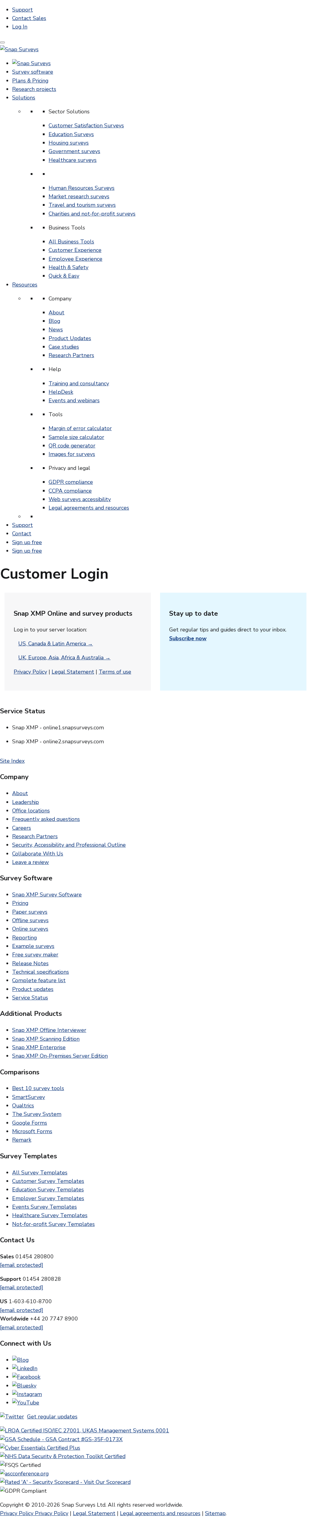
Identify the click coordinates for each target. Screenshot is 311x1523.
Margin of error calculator (80, 428)
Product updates (32, 989)
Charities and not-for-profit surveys (92, 213)
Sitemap (215, 1513)
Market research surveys (79, 196)
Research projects (34, 89)
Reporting (24, 937)
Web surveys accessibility (80, 499)
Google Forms (29, 1122)
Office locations (31, 810)
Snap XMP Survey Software (47, 894)
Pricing (20, 903)
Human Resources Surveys (81, 188)
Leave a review (30, 862)
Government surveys (74, 151)
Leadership (25, 802)
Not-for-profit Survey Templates (53, 1224)
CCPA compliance (70, 490)
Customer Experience (75, 250)
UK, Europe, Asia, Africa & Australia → (64, 657)
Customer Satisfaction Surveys (86, 125)
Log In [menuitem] (19, 26)
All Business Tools (71, 241)
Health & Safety (68, 267)
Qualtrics (23, 1105)
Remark (21, 1139)
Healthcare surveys (73, 160)
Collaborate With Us (37, 853)
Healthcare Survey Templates (49, 1215)
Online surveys (30, 928)
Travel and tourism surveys (82, 205)
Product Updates (70, 338)
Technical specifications (40, 972)
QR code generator (72, 445)
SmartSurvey (28, 1097)
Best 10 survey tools (38, 1088)
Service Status (30, 997)
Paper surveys (29, 911)
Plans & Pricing (30, 80)
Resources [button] (24, 284)
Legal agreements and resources (89, 507)
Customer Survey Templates (48, 1181)
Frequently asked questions (46, 819)
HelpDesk (61, 392)
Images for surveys (72, 454)
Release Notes (30, 963)
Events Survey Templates (44, 1206)
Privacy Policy (30, 671)
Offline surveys (30, 920)
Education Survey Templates (48, 1189)
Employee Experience (75, 259)
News (56, 329)
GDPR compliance (71, 482)
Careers (21, 828)
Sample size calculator (76, 437)
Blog (54, 321)
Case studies (64, 346)
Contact (21, 533)
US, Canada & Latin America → (55, 643)
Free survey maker (35, 954)
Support (22, 525)
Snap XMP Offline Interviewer (49, 1030)
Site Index (12, 761)
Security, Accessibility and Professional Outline (69, 845)
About (56, 312)
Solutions (23, 97)
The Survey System (36, 1114)
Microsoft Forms (32, 1131)
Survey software (32, 71)
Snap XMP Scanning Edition (46, 1039)
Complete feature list (39, 980)
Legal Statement (73, 671)
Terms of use (115, 671)
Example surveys (33, 946)
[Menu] (2, 42)
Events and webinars (74, 400)
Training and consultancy (79, 383)
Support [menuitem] (22, 9)
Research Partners (71, 355)
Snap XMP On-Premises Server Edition (60, 1055)
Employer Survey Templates (48, 1198)
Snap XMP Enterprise (39, 1047)
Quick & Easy (64, 275)
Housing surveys (69, 142)
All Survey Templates (39, 1172)
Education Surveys (71, 134)
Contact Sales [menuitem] (29, 18)
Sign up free (27, 542)
